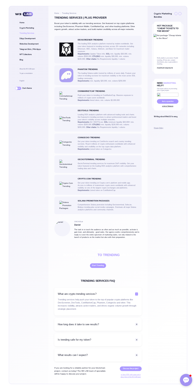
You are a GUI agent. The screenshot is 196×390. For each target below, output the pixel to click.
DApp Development (27, 38)
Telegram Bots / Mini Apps (30, 49)
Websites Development (29, 44)
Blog (21, 60)
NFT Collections (26, 54)
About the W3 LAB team (27, 69)
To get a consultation (26, 73)
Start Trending (98, 265)
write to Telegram (167, 106)
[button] (176, 13)
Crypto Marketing (27, 28)
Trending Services (27, 33)
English (22, 81)
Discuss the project (130, 368)
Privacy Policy (158, 128)
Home (22, 22)
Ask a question (168, 101)
